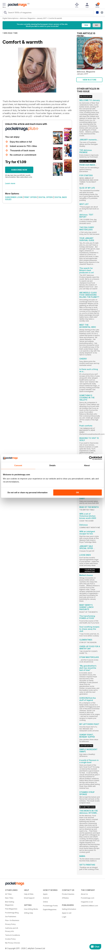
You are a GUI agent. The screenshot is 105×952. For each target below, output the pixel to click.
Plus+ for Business (12, 920)
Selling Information (69, 909)
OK (77, 492)
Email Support (29, 898)
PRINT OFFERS (30, 197)
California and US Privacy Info (11, 929)
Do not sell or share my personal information (28, 492)
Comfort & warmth (55, 18)
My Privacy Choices (12, 943)
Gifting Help (28, 913)
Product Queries (68, 894)
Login (64, 917)
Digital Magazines (49, 909)
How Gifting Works (31, 909)
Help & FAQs (28, 894)
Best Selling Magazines (9, 903)
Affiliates (65, 898)
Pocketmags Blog (12, 913)
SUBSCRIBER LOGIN (13, 197)
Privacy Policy (10, 924)
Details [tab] (52, 465)
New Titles (9, 898)
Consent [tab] (18, 465)
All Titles (8, 894)
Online (45, 902)
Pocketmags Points (50, 906)
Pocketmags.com (87, 898)
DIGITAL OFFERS (46, 197)
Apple (45, 894)
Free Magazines (11, 909)
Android (46, 898)
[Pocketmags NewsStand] (17, 5)
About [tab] (87, 465)
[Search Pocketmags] (5, 12)
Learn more (10, 183)
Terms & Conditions (12, 935)
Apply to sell (66, 913)
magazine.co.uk (87, 902)
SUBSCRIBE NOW (19, 170)
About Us (84, 894)
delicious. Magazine (27, 18)
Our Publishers (10, 916)
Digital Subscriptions (10, 18)
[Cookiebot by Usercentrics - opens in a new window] (91, 458)
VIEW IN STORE (89, 80)
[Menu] (4, 4)
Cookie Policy (10, 939)
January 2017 (42, 18)
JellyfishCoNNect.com (89, 906)
